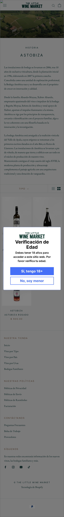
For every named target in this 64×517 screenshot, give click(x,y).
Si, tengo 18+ (32, 271)
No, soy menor (32, 281)
